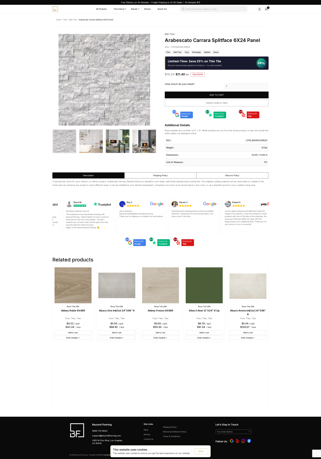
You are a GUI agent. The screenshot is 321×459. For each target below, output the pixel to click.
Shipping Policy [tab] (160, 175)
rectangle (196, 52)
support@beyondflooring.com (106, 435)
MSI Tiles (170, 34)
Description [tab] (88, 175)
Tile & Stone (118, 9)
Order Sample (72, 338)
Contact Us (148, 439)
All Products (101, 9)
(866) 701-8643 (99, 431)
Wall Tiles (73, 20)
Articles (147, 9)
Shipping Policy (170, 427)
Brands (134, 9)
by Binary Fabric (110, 455)
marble (207, 52)
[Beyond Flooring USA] (55, 9)
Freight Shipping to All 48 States (166, 2)
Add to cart (217, 95)
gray (187, 52)
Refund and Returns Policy (174, 432)
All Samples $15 (192, 2)
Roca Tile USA (73, 306)
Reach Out (162, 9)
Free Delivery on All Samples (135, 2)
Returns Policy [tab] (232, 175)
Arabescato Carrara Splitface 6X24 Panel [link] (96, 20)
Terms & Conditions (171, 436)
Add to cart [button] (73, 333)
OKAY (201, 451)
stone (216, 52)
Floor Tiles (70, 318)
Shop (146, 430)
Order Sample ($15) (217, 103)
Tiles (65, 20)
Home (58, 20)
